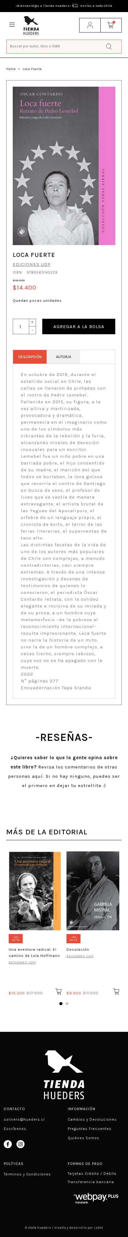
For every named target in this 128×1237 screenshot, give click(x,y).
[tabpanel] (35, 922)
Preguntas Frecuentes (90, 1129)
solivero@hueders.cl (24, 1119)
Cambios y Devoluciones (92, 1119)
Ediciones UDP (32, 264)
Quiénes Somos (83, 1138)
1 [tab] (60, 1003)
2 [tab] (67, 1003)
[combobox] (64, 46)
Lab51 (98, 1228)
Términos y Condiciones (27, 1174)
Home (11, 69)
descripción (30, 357)
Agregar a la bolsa (78, 326)
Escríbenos (15, 1129)
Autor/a (63, 357)
